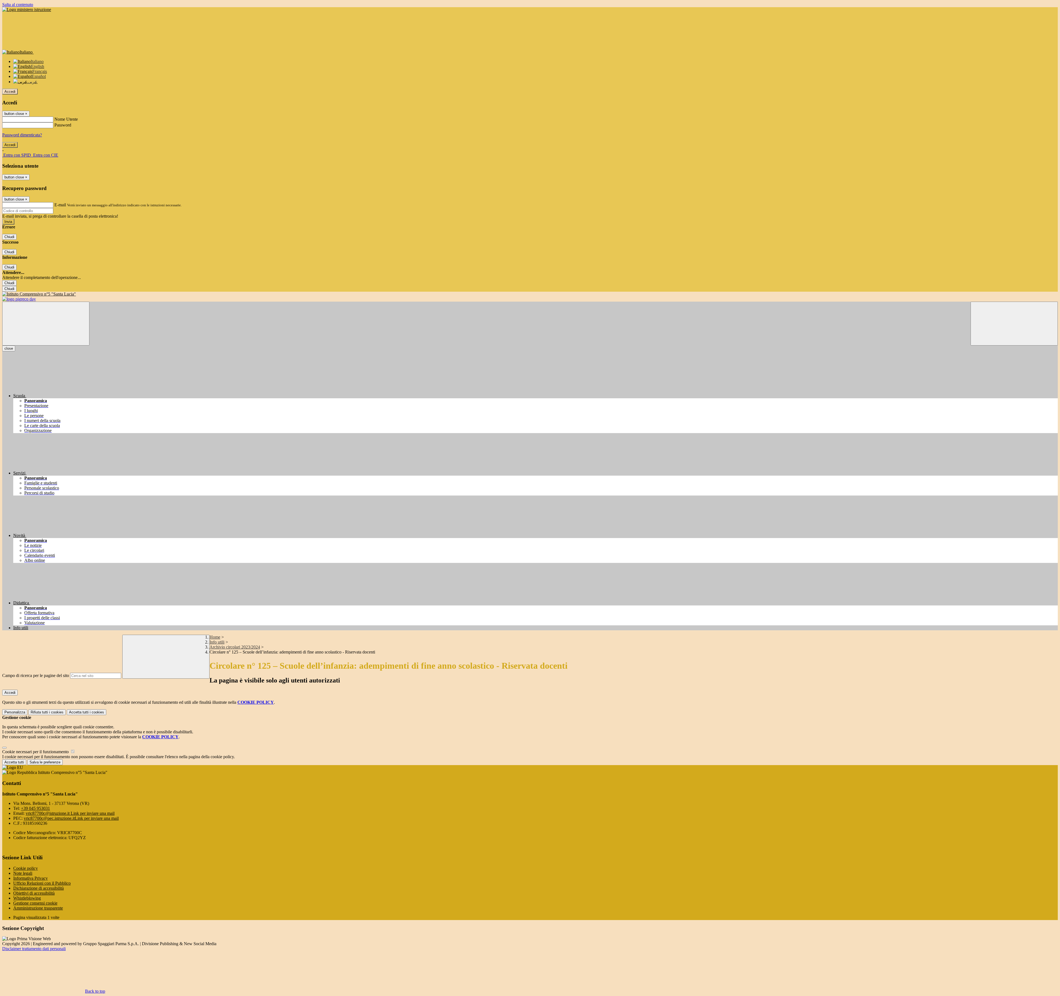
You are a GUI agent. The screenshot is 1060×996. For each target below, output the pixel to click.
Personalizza (14, 712)
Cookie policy (25, 868)
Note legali (22, 873)
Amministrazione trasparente (38, 908)
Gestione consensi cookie (35, 903)
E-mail (60, 204)
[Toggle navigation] (45, 324)
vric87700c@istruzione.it (70, 813)
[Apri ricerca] (1014, 324)
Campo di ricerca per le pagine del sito (35, 675)
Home (215, 637)
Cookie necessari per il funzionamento (36, 751)
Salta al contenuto (17, 4)
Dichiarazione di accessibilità (38, 888)
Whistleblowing (27, 898)
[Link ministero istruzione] (26, 9)
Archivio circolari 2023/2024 (235, 647)
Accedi (9, 91)
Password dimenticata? (22, 135)
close (8, 348)
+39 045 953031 (35, 808)
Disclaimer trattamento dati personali (34, 948)
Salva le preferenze (45, 762)
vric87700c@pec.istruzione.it (71, 818)
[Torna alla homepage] (530, 294)
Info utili (217, 642)
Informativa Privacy (30, 878)
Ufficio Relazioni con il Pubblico (42, 883)
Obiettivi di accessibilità (34, 893)
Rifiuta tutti (47, 712)
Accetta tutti (86, 712)
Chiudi (9, 237)
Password (62, 125)
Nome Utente (66, 119)
